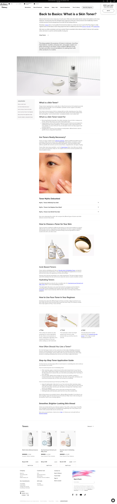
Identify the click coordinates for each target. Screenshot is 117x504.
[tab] (25, 426)
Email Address (76, 482)
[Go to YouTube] (81, 495)
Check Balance (40, 485)
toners (47, 25)
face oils (88, 26)
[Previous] (45, 1)
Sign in (56, 478)
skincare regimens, (60, 140)
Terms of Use (76, 490)
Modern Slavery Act (24, 477)
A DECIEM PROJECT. (64, 501)
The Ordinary (5, 4)
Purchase (39, 483)
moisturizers (96, 26)
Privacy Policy (90, 489)
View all (89, 426)
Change (26, 493)
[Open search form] (103, 1)
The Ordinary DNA (23, 474)
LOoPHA (19, 3)
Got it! (108, 10)
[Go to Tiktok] (85, 495)
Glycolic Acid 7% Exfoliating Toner (66, 270)
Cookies (57, 501)
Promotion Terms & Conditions (43, 477)
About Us (22, 473)
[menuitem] (4, 4)
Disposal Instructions (41, 474)
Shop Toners (42, 35)
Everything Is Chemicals (25, 487)
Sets (61, 412)
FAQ (38, 473)
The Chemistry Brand (29, 4)
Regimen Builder (43, 413)
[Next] (71, 1)
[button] (37, 7)
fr (26, 495)
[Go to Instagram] (76, 495)
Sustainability (22, 485)
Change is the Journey (24, 486)
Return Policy (40, 476)
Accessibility (22, 483)
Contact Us (86, 490)
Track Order (57, 475)
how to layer (64, 147)
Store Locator (57, 480)
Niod (11, 3)
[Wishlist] (37, 431)
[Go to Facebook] (72, 495)
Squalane (41, 289)
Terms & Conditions (43, 501)
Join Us (21, 476)
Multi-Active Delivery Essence (30, 450)
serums (84, 26)
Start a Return (58, 473)
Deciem (37, 3)
